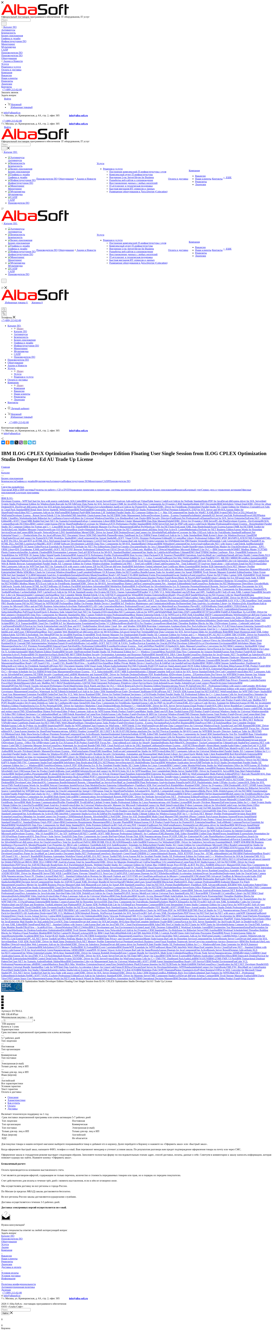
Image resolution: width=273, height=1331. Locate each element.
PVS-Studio (10, 762)
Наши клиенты (9, 1258)
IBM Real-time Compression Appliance (161, 626)
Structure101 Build (131, 762)
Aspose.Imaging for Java (190, 916)
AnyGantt (62, 879)
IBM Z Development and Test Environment (110, 927)
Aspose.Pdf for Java (139, 856)
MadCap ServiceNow (106, 782)
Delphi (169, 521)
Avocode (245, 876)
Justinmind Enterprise (120, 734)
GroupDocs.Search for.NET (141, 899)
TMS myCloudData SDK (35, 697)
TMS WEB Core (58, 873)
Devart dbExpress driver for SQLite (37, 506)
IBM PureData (81, 509)
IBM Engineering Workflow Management (110, 935)
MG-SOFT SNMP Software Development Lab (65, 543)
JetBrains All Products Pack (62, 586)
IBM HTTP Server (206, 612)
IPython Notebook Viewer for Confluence (116, 569)
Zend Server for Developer (154, 967)
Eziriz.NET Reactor (193, 893)
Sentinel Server (241, 768)
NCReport (74, 933)
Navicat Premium (123, 941)
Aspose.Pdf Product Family (85, 597)
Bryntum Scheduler (204, 546)
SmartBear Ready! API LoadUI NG (143, 717)
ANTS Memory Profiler (66, 947)
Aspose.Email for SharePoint (67, 541)
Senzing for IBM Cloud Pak (238, 916)
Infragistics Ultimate (146, 671)
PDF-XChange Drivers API (138, 850)
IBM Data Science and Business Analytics (116, 660)
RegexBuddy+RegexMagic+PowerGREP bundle (62, 737)
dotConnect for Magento (44, 879)
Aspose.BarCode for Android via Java (195, 847)
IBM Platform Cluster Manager (126, 521)
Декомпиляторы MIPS (100, 617)
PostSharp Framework (18, 836)
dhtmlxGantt (170, 867)
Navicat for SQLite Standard (165, 617)
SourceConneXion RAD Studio (191, 862)
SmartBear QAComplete (163, 862)
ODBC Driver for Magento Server (133, 975)
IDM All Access (85, 839)
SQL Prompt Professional (187, 779)
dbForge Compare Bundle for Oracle (136, 953)
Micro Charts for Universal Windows (47, 572)
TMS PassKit (14, 785)
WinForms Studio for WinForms (212, 765)
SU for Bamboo (173, 759)
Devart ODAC (110, 549)
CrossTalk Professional (233, 515)
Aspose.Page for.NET (104, 515)
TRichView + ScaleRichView (88, 663)
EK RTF (184, 853)
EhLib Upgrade (17, 643)
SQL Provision (108, 779)
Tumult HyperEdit (67, 643)
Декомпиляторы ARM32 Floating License (72, 731)
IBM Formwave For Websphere (158, 842)
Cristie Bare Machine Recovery (158, 779)
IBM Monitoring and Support (87, 674)
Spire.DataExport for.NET (36, 722)
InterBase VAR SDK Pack (21, 941)
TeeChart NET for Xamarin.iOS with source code (60, 566)
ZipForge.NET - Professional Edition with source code (218, 685)
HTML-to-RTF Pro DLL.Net (194, 864)
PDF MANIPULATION (234, 538)
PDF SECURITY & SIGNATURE (112, 731)
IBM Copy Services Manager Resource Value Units (51, 839)
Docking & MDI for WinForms (185, 774)
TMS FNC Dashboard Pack (170, 958)
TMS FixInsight (255, 538)
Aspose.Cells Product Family (122, 714)
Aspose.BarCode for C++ (55, 600)
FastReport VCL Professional (51, 830)
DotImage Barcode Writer (247, 620)
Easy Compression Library (97, 521)
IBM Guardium (52, 668)
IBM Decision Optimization (187, 978)
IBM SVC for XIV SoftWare (63, 833)
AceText (103, 597)
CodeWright (159, 612)
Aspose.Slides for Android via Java (207, 697)
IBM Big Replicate (249, 941)
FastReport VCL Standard (24, 677)
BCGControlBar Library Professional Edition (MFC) (196, 538)
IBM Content (42, 964)
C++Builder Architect (213, 828)
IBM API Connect (23, 859)
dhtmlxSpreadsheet (73, 575)
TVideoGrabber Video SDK (196, 597)
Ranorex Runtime (37, 620)
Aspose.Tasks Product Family (109, 722)
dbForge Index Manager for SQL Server (196, 637)
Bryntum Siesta (77, 702)
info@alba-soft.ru (78, 115)
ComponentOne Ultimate (219, 742)
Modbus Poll (20, 612)
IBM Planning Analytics (81, 637)
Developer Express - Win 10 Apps (32, 833)
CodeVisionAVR (118, 967)
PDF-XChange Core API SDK (165, 808)
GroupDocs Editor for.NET (22, 799)
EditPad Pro (138, 526)
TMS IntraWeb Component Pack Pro (229, 887)
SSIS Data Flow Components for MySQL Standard (114, 543)
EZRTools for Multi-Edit (179, 964)
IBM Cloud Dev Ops (42, 623)
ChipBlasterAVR (147, 691)
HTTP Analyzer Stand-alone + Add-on (213, 563)
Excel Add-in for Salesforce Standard (97, 975)
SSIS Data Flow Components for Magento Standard (51, 614)
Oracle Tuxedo (220, 725)
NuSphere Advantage (135, 791)
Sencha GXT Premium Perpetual (30, 646)
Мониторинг (95, 481)
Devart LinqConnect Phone (202, 683)
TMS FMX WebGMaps (61, 722)
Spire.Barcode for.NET (61, 504)
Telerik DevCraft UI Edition (229, 739)
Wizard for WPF (43, 603)
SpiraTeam (172, 859)
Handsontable (191, 967)
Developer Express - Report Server (29, 515)
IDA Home (135, 728)
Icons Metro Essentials (184, 566)
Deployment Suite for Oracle (237, 873)
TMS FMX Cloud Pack (107, 745)
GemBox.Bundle (139, 572)
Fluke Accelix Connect (233, 782)
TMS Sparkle (160, 734)
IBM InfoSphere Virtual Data (231, 504)
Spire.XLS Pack (66, 864)
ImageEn (79, 521)
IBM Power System (228, 933)
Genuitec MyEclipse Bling (221, 666)
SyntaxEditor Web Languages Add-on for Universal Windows (129, 620)
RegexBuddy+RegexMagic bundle (209, 745)
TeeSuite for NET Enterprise (205, 617)
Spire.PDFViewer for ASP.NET (26, 864)
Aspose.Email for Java (187, 867)
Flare (51, 859)
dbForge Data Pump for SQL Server (91, 504)
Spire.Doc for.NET (151, 731)
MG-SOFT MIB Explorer (123, 671)
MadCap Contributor (216, 555)
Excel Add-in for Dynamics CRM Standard (141, 930)
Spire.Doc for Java (41, 535)
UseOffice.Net (63, 938)
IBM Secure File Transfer (71, 526)
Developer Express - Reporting (243, 523)
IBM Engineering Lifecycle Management (86, 961)
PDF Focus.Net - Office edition (46, 629)
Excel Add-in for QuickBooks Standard (220, 532)
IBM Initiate (39, 589)
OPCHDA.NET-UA (227, 859)
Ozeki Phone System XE (63, 958)
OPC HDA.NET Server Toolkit (98, 680)
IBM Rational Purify (75, 512)
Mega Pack (165, 651)
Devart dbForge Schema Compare (197, 975)
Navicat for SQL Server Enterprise (227, 518)
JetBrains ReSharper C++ (124, 705)
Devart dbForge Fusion (255, 614)
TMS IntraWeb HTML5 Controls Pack (155, 933)
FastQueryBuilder (191, 663)
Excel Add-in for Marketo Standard (175, 569)
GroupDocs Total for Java (63, 842)
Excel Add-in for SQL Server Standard (188, 671)
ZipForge (224, 802)
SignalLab (232, 555)
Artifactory (202, 626)
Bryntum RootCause (60, 779)
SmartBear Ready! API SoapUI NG (115, 575)
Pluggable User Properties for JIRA (54, 845)
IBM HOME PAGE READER (107, 842)
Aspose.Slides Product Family (226, 978)
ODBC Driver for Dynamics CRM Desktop (215, 785)
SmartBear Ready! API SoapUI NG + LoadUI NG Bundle (43, 663)
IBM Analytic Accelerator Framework (134, 793)
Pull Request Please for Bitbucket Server (111, 649)
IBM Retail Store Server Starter (40, 509)
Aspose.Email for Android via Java (154, 660)
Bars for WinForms (112, 819)
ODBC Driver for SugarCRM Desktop (107, 532)
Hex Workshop (22, 518)
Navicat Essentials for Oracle (152, 643)
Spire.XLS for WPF (130, 771)
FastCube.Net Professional (58, 589)
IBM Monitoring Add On (193, 808)
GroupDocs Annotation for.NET (121, 978)
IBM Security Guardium (50, 674)
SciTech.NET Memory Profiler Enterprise (94, 941)
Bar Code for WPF (49, 967)
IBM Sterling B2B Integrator (209, 566)
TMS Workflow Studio (59, 538)
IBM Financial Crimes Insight (79, 788)
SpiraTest (174, 526)
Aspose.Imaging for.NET (154, 964)
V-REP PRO (62, 910)
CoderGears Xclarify (147, 569)
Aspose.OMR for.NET (236, 526)
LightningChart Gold (162, 566)
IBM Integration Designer (79, 918)
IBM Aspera (77, 555)
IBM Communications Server (88, 796)
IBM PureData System (79, 634)
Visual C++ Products (21, 535)
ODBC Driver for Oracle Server (186, 799)
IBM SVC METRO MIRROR (225, 558)
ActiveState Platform (76, 606)
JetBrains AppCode (65, 771)
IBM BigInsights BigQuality (211, 879)
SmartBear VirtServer (86, 739)
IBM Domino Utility (104, 788)
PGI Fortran (177, 702)
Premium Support (221, 890)
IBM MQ (234, 825)
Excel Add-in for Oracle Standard (105, 893)
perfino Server (252, 918)
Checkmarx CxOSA (140, 694)
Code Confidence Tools (84, 845)
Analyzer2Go (60, 870)
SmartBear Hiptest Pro (43, 711)
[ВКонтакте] (3, 442)
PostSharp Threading (83, 722)
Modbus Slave (136, 600)
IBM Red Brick (232, 754)
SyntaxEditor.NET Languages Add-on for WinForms (38, 512)
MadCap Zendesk (126, 782)
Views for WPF (235, 904)
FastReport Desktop (159, 879)
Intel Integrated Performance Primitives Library (115, 683)
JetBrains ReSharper (176, 603)
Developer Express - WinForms (66, 751)
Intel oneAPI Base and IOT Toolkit (71, 626)
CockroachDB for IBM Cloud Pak (96, 933)
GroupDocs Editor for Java (128, 788)
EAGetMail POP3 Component (92, 776)
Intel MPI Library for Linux (146, 955)
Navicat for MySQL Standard (107, 552)
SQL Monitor (29, 845)
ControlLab (216, 597)
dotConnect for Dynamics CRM (57, 816)
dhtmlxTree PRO (181, 541)
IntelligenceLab (28, 748)
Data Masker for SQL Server (84, 938)
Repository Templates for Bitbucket (134, 845)
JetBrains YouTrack (150, 762)
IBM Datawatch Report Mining (218, 799)
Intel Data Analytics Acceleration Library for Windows (214, 603)
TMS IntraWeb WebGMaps (185, 947)
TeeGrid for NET (123, 955)
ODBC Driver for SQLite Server (129, 890)
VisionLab (80, 856)
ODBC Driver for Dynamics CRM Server (194, 521)
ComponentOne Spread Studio (98, 538)
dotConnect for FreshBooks (243, 793)
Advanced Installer (222, 776)
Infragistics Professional (211, 677)
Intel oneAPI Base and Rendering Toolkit (31, 904)
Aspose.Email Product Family (197, 705)
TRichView (184, 697)
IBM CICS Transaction (20, 623)
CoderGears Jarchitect (236, 805)
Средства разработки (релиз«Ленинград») (217, 941)
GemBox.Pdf (163, 972)
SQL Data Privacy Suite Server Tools (48, 836)
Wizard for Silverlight (154, 586)
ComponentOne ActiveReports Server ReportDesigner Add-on (215, 950)
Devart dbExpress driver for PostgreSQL (128, 944)
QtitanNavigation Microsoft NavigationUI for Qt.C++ (188, 739)
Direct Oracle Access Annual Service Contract (33, 916)
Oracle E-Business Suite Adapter (56, 612)
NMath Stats (171, 612)
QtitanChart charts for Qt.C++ (39, 793)
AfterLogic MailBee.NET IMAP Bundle (50, 683)
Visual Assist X (97, 666)
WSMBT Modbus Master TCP (246, 549)
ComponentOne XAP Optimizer (145, 739)
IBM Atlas (154, 924)
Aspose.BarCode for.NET (133, 541)
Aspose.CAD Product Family (70, 847)
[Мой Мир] (12, 442)
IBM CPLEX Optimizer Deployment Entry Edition (126, 918)
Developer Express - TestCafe (132, 646)
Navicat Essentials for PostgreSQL (58, 546)
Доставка (13, 1108)
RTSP (85, 506)
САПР (105, 481)
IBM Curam (85, 950)
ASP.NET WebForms (220, 691)
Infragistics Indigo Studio (60, 970)
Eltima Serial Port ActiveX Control (168, 529)
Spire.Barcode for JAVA (184, 660)
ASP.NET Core (85, 833)
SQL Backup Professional (153, 629)
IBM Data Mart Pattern (240, 771)
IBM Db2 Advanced (172, 597)
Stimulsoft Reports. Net (211, 586)
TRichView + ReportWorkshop (85, 887)
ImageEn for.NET (189, 901)
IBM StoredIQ (157, 654)
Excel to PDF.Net (182, 614)
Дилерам (6, 1290)
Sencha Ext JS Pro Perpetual (41, 705)
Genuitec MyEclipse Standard (58, 953)
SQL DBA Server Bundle (225, 705)
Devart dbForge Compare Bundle (104, 748)
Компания (19, 388)
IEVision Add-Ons (184, 933)
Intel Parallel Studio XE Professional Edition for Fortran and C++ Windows (186, 856)
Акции (5, 1247)
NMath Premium (14, 697)
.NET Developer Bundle (251, 964)
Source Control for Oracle (147, 697)
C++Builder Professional (165, 793)
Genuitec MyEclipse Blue (122, 921)
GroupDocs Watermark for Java (66, 745)
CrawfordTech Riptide (167, 785)
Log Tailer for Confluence (57, 702)
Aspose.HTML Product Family (250, 666)
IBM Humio (123, 947)
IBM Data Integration (33, 668)
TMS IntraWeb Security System (231, 717)
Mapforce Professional (126, 606)
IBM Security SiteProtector (73, 651)
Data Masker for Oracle (226, 546)
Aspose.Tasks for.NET (151, 589)
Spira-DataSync (113, 546)
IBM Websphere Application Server (178, 762)
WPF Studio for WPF (69, 725)
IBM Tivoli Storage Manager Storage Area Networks (93, 930)
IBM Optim (48, 694)
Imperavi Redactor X (225, 580)
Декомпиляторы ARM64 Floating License (59, 819)
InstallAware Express (214, 526)
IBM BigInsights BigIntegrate (32, 617)
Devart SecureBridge (212, 873)
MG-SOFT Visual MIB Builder (24, 521)
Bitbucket (116, 623)
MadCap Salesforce (252, 654)
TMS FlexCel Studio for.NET (175, 924)
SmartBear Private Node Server (198, 953)
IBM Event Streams (169, 904)
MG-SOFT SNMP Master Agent (194, 768)
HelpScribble (18, 896)
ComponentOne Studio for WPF (141, 751)
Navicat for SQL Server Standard (197, 921)
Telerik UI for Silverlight (59, 515)
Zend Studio (154, 916)
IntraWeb (27, 958)
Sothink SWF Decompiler (204, 504)
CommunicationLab (141, 529)
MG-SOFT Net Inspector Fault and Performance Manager (116, 737)
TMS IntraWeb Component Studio (70, 813)
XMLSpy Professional (92, 819)
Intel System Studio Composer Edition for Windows (74, 697)
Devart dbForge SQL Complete (206, 560)
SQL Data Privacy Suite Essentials (79, 629)
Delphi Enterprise (249, 754)
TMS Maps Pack (40, 859)
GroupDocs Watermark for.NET (43, 691)
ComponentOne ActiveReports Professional (118, 577)
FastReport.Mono (163, 947)
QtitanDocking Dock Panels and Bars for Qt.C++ (93, 685)
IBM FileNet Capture (58, 933)
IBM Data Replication (121, 896)
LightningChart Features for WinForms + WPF (103, 725)
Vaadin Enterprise (62, 555)
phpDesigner (99, 839)
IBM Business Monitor (222, 768)
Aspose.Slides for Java (201, 631)
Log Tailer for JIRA (246, 731)
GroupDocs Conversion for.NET (211, 646)
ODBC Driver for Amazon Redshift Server (43, 788)
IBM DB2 (125, 728)
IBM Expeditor (109, 646)
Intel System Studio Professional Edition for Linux (123, 802)
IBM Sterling (15, 774)
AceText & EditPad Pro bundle (103, 813)
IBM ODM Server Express (173, 955)
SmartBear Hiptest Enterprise (139, 614)
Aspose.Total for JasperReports (83, 862)
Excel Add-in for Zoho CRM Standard (95, 691)
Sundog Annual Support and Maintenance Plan (205, 918)
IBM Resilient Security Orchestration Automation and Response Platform (113, 654)
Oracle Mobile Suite (32, 600)
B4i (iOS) (132, 970)
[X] (16, 442)
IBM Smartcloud (50, 725)
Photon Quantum (182, 970)
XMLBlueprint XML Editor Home (176, 833)
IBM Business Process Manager (58, 884)
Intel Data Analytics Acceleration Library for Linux (84, 967)
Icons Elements (125, 509)
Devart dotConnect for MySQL (104, 771)
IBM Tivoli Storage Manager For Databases (112, 634)
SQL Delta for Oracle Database (101, 910)
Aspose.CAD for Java (117, 708)
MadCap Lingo (46, 853)
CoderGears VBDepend (24, 631)
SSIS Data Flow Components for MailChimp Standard (53, 825)
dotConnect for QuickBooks (212, 967)
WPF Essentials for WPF (141, 947)
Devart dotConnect (19, 532)
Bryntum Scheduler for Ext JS (24, 671)
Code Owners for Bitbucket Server (198, 759)
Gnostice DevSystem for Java (61, 620)
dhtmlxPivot (176, 810)
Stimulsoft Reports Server (26, 657)
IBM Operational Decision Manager (155, 978)
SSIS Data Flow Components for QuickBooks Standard (130, 901)
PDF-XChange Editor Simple (38, 555)
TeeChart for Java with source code (45, 501)
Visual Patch (67, 646)
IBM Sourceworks (222, 549)
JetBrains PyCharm (104, 600)
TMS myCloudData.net (144, 876)
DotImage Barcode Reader (60, 617)
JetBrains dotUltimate (135, 580)
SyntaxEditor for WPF (167, 756)
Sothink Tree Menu (40, 634)
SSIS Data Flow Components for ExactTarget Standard (82, 799)
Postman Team (148, 756)
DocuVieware (134, 967)
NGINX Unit (126, 873)
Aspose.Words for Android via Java (132, 808)
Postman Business (48, 776)
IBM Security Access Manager (147, 896)
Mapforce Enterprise (225, 836)
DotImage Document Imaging (166, 828)
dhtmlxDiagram (239, 609)
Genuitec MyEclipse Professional (103, 899)
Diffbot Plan (153, 646)
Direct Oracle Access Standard (21, 700)
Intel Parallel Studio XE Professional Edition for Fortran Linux (114, 859)
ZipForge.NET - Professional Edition (179, 796)
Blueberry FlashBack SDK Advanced (199, 884)
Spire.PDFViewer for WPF (201, 830)
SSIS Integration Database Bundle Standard (164, 748)
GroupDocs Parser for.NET (208, 575)
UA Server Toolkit (27, 660)
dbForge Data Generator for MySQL (230, 944)
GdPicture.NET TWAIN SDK (171, 691)
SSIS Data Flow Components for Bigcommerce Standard (233, 589)
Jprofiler (12, 881)
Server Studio (16, 756)
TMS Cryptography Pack (141, 708)
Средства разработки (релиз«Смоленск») (118, 629)
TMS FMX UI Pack (226, 958)
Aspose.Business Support (223, 816)
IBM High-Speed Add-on (61, 796)
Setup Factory (248, 978)
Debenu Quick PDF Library (46, 822)
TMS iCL (77, 927)
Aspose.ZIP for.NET (95, 566)
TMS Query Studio (257, 691)
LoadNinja (43, 549)
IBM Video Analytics (35, 896)
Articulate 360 (13, 680)
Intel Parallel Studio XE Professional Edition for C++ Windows (180, 944)
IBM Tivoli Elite (28, 907)
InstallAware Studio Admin (174, 683)
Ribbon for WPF (15, 555)
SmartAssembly (136, 657)
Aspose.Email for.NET (198, 691)
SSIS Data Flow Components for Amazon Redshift (196, 651)
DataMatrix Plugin (247, 541)
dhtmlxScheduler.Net (19, 975)
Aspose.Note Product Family (236, 651)
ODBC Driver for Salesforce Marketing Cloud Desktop (83, 705)
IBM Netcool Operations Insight (60, 785)
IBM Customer (192, 657)
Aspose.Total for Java (131, 907)
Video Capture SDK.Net (157, 830)
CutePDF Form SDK (87, 728)
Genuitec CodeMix (221, 935)
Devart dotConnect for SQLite (94, 921)
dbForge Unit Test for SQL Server (121, 768)
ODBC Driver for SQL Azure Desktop (120, 589)
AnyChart (228, 586)
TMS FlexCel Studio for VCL (207, 910)
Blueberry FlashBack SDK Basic (202, 748)
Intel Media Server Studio (179, 771)
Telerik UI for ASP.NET (103, 595)
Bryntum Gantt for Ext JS (53, 742)
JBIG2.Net (108, 816)
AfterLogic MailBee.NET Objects (149, 549)
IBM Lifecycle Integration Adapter (239, 560)
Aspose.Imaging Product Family (156, 577)
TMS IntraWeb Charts (82, 515)
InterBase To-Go (241, 612)
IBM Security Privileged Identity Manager (29, 751)
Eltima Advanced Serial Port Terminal (131, 631)
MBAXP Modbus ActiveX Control (213, 609)
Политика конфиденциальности (18, 1284)
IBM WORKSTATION (243, 796)
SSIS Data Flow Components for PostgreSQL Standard (65, 558)
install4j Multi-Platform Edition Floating (40, 651)
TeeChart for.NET (111, 541)
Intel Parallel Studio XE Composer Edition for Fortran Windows (70, 563)
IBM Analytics (87, 660)
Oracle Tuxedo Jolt (14, 586)
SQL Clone (13, 731)
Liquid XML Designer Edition (158, 927)
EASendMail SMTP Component (207, 614)
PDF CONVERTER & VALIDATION (180, 688)
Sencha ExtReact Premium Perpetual (50, 734)
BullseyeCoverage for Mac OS (185, 532)
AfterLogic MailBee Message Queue (25, 529)
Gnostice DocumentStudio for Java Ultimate (143, 546)
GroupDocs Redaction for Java (205, 654)
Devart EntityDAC (15, 850)
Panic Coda (72, 879)
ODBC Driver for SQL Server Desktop (98, 972)
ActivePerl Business (180, 722)
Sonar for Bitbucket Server (190, 930)
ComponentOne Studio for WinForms (195, 720)
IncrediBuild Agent (17, 688)
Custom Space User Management (28, 978)
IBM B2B (187, 910)
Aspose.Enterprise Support (249, 626)
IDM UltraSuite (164, 887)
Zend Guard (107, 657)
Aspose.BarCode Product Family (224, 700)
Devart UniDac (143, 862)
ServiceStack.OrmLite (150, 683)
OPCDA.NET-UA (23, 779)
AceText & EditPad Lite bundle (166, 663)
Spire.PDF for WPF (172, 910)
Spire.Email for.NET (243, 563)
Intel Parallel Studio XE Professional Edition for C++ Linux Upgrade (127, 558)
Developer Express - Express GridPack (200, 680)
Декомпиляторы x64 (48, 810)
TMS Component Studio (162, 975)
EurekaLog (41, 799)
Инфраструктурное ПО (75, 481)
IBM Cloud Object (147, 839)
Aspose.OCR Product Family (155, 822)
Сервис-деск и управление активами (221, 489)
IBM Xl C (243, 697)
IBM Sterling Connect (57, 901)
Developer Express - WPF (14, 501)
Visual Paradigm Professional (68, 859)
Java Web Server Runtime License (56, 768)
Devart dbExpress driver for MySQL (94, 631)
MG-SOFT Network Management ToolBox (103, 717)
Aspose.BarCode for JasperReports (141, 950)
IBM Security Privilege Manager (203, 802)
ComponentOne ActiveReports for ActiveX (31, 813)
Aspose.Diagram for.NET (145, 873)
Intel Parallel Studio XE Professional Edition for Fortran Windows (73, 708)
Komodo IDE (225, 884)
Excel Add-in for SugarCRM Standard (114, 884)
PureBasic (32, 810)
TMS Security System (65, 700)
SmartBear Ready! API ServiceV (189, 961)
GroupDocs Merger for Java (28, 884)
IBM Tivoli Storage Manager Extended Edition (220, 572)
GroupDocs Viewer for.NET (247, 759)
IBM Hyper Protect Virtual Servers (212, 819)
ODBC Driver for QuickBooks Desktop (59, 609)
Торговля (6, 489)
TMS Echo (25, 634)
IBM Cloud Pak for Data (172, 640)
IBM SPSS (33, 768)
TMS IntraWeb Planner (103, 535)
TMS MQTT (70, 654)
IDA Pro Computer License (214, 788)
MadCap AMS (60, 714)
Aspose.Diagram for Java (171, 950)
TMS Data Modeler (236, 879)
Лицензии (6, 1264)
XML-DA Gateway (192, 702)
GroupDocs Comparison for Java (31, 796)
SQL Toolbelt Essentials (210, 867)
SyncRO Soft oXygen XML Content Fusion (235, 592)
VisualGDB (135, 853)
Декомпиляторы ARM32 (66, 950)
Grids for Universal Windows (62, 728)
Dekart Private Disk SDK (131, 836)
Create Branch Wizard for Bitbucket (87, 978)
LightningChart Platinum (64, 904)
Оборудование (9, 1241)
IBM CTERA (233, 606)
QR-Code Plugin (206, 836)
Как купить (14, 1103)
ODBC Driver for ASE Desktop (130, 816)
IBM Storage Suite (225, 663)
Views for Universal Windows (198, 725)
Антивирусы (56, 481)
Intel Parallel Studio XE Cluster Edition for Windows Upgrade (227, 506)
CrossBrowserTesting (131, 748)
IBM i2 (212, 958)
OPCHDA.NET (229, 779)
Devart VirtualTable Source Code (150, 501)
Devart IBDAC (25, 862)
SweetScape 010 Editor (55, 529)
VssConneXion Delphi (96, 714)
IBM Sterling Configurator (230, 728)
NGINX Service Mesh (133, 893)
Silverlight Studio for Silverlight (98, 808)
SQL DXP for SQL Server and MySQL (206, 509)
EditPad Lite (91, 802)
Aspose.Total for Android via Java (117, 697)
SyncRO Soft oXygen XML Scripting (217, 901)
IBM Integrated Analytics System (47, 575)
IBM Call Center (77, 910)
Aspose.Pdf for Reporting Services (85, 901)
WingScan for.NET (207, 595)
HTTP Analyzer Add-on (121, 501)
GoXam (191, 575)
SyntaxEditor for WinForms (120, 958)
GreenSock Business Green (146, 941)
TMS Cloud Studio (212, 600)
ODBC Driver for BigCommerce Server (193, 649)
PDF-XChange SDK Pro (89, 904)
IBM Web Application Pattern (247, 884)
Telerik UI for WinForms (139, 725)
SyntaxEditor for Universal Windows (85, 805)
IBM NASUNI (201, 958)
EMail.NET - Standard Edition (67, 876)
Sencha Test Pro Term (232, 734)
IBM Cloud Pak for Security (73, 810)
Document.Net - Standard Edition (167, 583)
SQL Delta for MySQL (158, 580)
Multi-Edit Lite (128, 933)
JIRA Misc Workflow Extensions (80, 964)
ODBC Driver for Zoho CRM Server (96, 879)
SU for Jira (219, 921)
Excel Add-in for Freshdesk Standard (29, 666)
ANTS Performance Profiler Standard (127, 523)
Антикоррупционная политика (18, 1287)
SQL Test (150, 791)
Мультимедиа (42, 481)
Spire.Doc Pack (189, 626)
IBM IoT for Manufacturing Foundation (73, 623)
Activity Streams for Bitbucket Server (246, 788)
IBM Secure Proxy (170, 864)
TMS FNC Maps (186, 819)
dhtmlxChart (111, 506)
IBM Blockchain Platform (170, 881)
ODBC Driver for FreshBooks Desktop (176, 506)
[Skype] (30, 442)
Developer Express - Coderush (233, 623)
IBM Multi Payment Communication (38, 802)
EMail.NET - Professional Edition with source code (226, 688)
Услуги (17, 374)
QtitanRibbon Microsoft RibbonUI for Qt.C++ (189, 549)
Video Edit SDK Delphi (77, 893)
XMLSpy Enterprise (188, 836)
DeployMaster (90, 575)
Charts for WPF (198, 924)
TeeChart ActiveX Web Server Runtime (197, 870)
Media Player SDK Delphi (212, 791)
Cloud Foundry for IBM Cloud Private (54, 850)
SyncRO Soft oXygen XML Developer (158, 913)
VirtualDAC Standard (21, 822)
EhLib (64, 930)
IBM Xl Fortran (86, 947)
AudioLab (189, 958)
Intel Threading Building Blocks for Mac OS (195, 623)
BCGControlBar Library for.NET (235, 893)
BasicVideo (30, 830)
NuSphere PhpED (132, 964)
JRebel (123, 899)
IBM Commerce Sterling (240, 646)
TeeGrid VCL (255, 745)
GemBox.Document (23, 828)
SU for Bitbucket (224, 759)
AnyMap (37, 543)
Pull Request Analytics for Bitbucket (119, 609)
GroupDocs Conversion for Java (23, 609)
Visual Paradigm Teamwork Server (177, 941)
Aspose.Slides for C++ (240, 802)
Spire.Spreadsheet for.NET (68, 506)
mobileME (224, 793)
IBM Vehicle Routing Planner (50, 899)
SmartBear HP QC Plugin (129, 867)
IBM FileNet (197, 964)
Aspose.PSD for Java (192, 828)
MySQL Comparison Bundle (130, 830)
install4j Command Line (37, 595)
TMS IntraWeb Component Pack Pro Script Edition (150, 637)
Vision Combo (153, 890)
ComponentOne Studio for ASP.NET (55, 881)
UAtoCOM (17, 771)
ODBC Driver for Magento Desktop (117, 862)
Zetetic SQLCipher (72, 501)
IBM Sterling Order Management (221, 850)
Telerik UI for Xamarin (240, 899)
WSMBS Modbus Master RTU (25, 583)
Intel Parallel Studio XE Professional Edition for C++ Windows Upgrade (123, 651)
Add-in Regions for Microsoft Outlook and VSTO (108, 876)
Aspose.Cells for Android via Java (138, 720)
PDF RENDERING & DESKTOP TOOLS (90, 759)
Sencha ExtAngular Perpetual (176, 560)
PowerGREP (251, 515)
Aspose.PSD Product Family (195, 711)
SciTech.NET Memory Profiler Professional (212, 813)
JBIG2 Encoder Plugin (117, 822)
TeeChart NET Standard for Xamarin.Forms (124, 668)
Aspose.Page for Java (213, 916)
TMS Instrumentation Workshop (41, 643)
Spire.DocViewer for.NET (53, 918)
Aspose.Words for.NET (57, 978)
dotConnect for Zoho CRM (233, 617)
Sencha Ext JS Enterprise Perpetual (182, 586)
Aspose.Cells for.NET (146, 887)
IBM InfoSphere (46, 947)
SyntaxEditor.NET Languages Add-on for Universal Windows (188, 751)
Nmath (181, 714)
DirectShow (226, 955)
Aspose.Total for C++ (210, 629)
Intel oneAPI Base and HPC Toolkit (195, 592)
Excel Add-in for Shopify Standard (142, 742)
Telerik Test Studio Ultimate (34, 970)
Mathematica (191, 529)
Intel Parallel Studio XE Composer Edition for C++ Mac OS (141, 512)
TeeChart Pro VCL (217, 626)
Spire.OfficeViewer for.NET (39, 870)
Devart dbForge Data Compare (167, 725)
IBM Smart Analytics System (52, 805)
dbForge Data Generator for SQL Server (170, 631)
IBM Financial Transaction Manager (241, 569)
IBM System (220, 512)
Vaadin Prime (17, 793)
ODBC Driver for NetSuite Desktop (120, 674)
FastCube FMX (99, 720)
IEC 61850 (202, 606)
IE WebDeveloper (65, 509)
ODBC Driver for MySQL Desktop (240, 597)
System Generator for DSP (159, 541)
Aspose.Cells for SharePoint (231, 595)
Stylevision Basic (243, 813)
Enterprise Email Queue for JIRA (231, 720)
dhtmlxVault (190, 583)
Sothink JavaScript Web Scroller (122, 839)
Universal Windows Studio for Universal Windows (235, 711)
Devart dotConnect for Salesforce (132, 879)
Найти (5, 1313)
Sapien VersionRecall (201, 541)
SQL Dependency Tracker (193, 742)
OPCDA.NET (82, 935)
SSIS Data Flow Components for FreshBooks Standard (112, 702)
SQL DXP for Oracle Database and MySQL (58, 640)
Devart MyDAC (41, 779)
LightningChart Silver (76, 899)
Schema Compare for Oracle (240, 924)
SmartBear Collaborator (16, 620)
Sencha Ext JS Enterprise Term (154, 776)
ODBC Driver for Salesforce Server (191, 842)
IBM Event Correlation (105, 947)
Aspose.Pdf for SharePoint (63, 523)
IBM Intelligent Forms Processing (150, 575)
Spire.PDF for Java (211, 501)
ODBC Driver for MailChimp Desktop (53, 941)
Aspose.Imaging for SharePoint (35, 731)
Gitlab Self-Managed (84, 884)
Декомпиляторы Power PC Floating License (29, 876)
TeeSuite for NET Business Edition (216, 529)
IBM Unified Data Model (206, 833)
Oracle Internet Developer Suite (108, 637)
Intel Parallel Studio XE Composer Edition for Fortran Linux (185, 899)
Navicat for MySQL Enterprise (206, 668)
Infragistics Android (92, 668)
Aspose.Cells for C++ (145, 958)
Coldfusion (155, 745)
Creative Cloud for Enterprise (167, 918)
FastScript (206, 978)
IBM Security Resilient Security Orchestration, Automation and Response (116, 754)
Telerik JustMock (247, 543)
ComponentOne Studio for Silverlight (189, 700)
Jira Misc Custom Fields (89, 614)
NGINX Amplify (165, 839)
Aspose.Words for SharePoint (166, 680)
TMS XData (25, 711)
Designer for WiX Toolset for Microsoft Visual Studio (138, 759)
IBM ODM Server (155, 523)
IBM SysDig (136, 586)
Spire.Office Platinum (200, 887)
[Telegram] (34, 442)
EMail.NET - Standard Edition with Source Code (63, 924)
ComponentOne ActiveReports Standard (89, 734)
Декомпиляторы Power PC (24, 637)
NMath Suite (169, 896)
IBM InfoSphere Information (90, 586)
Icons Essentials (217, 842)
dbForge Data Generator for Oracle (48, 791)
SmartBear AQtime (103, 890)
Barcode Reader (50, 864)
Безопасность (8, 481)
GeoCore (232, 725)
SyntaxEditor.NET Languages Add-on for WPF (129, 612)
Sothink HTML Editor (142, 734)
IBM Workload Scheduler (230, 930)
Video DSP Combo (187, 612)
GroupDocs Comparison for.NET (118, 887)
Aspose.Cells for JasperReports (234, 756)
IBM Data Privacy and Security (114, 938)
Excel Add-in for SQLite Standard (68, 592)
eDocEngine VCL (102, 623)
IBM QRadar (84, 649)
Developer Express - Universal (53, 637)
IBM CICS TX (46, 657)
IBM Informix (82, 771)
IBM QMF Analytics (57, 862)
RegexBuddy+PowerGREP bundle (180, 595)
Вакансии (6, 1255)
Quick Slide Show (23, 734)
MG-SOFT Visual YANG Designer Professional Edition (141, 538)
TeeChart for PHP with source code (182, 523)
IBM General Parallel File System (154, 609)
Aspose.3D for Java (23, 955)
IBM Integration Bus (67, 776)
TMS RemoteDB (245, 725)
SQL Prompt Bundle (170, 884)
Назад (20, 328)
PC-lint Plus (221, 521)
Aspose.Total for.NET (181, 580)
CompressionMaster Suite (143, 938)
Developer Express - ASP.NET (176, 745)
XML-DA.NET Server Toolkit (101, 856)
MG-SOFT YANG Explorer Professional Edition (54, 975)
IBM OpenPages (30, 924)
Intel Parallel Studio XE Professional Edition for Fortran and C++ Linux (100, 688)
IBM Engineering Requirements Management (83, 822)
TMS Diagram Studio (195, 714)
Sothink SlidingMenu (55, 961)
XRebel (162, 873)
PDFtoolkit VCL (145, 592)
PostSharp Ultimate (179, 552)
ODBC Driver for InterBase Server (139, 819)
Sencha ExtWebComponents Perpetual (58, 867)
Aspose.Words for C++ (123, 847)
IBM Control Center (40, 523)
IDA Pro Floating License (147, 623)
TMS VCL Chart (139, 916)
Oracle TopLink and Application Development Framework (171, 788)
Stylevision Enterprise (227, 683)
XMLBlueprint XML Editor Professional (164, 657)
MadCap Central (251, 967)
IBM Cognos (174, 921)
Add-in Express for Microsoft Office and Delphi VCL (100, 970)
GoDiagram (204, 518)
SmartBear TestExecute (113, 751)
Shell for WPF (23, 791)
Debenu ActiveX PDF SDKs (69, 765)
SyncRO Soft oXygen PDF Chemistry (128, 825)
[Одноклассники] (7, 442)
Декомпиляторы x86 (24, 964)
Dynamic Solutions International (66, 680)
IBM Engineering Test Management (226, 927)
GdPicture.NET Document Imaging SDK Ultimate (61, 748)
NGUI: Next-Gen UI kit (107, 873)
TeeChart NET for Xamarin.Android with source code (135, 597)
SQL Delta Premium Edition (95, 825)
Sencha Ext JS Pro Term (96, 765)
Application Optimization (48, 930)
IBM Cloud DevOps (59, 887)
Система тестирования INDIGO (40, 756)
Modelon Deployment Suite (221, 620)
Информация (8, 1278)
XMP (198, 762)
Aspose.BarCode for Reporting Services (176, 938)
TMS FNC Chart (169, 916)
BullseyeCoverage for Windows (93, 523)
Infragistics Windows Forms (23, 819)
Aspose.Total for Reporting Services (112, 828)
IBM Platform (245, 853)
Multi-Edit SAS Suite (106, 845)
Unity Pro (96, 589)
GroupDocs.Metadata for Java (26, 816)
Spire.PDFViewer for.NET (191, 913)
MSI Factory (231, 697)
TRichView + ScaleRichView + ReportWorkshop (48, 927)
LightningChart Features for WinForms (63, 808)
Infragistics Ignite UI (211, 782)
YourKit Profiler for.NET (69, 907)
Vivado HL (230, 921)
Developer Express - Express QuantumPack (172, 515)
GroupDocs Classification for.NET (221, 964)
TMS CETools (213, 722)
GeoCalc (212, 859)
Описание (13, 1097)
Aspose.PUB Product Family (80, 742)
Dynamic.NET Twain (232, 654)
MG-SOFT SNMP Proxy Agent (181, 907)
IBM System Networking (66, 657)
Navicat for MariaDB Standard (123, 776)
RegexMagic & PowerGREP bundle (190, 577)
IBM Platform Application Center (203, 955)
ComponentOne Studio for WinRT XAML (192, 512)
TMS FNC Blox (234, 967)
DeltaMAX (19, 626)
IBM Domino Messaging (183, 609)
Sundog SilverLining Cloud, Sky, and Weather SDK (115, 626)
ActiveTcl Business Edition (147, 685)
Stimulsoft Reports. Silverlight (88, 816)
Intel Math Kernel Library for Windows (217, 535)
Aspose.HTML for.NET (36, 586)
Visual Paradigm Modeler (34, 933)
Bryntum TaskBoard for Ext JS (130, 535)
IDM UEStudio (166, 646)
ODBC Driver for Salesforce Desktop (89, 944)
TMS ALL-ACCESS (43, 569)
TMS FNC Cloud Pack (125, 924)
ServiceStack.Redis (54, 654)
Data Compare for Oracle (22, 847)
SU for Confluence (149, 833)
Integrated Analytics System (30, 649)
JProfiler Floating (65, 802)
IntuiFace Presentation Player (182, 606)
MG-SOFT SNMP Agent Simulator (155, 961)
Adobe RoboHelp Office (20, 589)
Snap (58, 717)
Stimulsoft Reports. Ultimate (81, 782)
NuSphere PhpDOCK (169, 901)
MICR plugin (51, 774)
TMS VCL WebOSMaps (112, 580)
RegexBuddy (127, 623)
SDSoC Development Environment (91, 850)
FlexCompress (143, 583)
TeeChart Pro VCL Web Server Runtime (74, 694)
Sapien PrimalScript (178, 782)
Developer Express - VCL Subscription (90, 671)
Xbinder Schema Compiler (81, 600)
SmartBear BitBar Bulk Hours (193, 859)
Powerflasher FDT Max (154, 907)
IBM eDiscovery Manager (222, 864)
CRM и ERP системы (22, 489)
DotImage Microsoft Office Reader (219, 845)
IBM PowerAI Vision (164, 708)
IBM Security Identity (156, 859)
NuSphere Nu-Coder (167, 819)
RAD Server (215, 515)
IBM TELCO (40, 862)
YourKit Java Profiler (166, 720)
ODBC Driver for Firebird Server (153, 799)
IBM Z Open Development (23, 737)
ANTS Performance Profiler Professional (103, 555)
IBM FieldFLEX (224, 612)
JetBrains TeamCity (71, 717)
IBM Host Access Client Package (141, 555)
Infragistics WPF (175, 967)
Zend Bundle (88, 745)
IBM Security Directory (158, 518)
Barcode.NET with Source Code (222, 543)
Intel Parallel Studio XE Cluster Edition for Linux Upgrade (137, 765)
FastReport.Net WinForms (160, 825)
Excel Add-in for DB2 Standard (134, 745)
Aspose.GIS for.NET (236, 791)
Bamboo (80, 700)
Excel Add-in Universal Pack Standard (164, 893)
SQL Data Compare (141, 649)
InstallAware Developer (120, 560)
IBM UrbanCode (155, 563)
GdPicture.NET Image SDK (21, 640)
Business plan (151, 737)
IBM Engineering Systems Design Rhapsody (168, 668)
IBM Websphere (166, 543)
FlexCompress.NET (28, 674)
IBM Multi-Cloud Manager (159, 816)
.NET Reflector (237, 890)
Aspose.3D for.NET (20, 910)
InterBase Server (180, 887)
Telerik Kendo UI (132, 756)
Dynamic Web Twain (255, 907)
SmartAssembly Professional (80, 830)
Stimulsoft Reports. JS (169, 853)
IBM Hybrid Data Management (54, 671)
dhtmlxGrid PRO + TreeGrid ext (131, 563)
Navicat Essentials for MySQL (176, 731)
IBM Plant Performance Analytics (151, 782)
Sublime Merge (80, 532)
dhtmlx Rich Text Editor (182, 972)
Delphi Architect (67, 739)
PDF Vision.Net (236, 918)
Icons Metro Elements (90, 609)
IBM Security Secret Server (95, 501)
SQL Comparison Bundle (54, 782)
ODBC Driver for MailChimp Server (45, 688)
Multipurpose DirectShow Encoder (245, 583)
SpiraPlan (249, 927)
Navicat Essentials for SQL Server (121, 913)
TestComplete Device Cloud (213, 947)
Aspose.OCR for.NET (32, 808)
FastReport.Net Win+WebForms (178, 558)
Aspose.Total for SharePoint (110, 791)
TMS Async (123, 856)
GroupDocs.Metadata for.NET (25, 918)
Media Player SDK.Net (68, 580)
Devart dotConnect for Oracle (208, 569)
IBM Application (131, 910)
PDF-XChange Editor (30, 546)
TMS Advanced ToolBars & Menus (223, 876)
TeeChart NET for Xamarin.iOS (89, 612)
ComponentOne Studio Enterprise (32, 887)
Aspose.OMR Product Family (35, 680)
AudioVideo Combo (237, 745)
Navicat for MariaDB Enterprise (140, 870)
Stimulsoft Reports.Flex (97, 529)
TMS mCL (140, 810)
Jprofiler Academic (24, 935)
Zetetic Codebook (162, 700)
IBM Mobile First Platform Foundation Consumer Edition (67, 577)
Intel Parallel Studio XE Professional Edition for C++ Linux (190, 694)
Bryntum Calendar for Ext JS (222, 577)
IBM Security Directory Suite (222, 731)
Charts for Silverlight (216, 924)
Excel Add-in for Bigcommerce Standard (74, 569)
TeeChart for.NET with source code (222, 913)
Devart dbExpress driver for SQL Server (241, 501)
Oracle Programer (209, 896)
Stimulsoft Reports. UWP (65, 955)
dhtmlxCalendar (201, 515)
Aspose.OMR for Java (120, 504)
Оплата (11, 1105)
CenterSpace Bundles (105, 830)
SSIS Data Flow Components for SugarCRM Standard (194, 734)
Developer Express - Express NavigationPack (147, 722)
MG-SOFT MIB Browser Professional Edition (116, 833)
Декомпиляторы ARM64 (227, 953)
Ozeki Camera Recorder (201, 776)
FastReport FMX (45, 700)
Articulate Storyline (55, 893)
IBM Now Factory (43, 935)
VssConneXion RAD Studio (183, 879)
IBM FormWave (46, 765)
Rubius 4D (166, 674)
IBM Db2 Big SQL (143, 700)
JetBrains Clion (120, 657)
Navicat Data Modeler (87, 785)
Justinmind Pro (124, 666)
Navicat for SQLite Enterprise (239, 856)
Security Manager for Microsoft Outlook (124, 805)
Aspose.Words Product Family (118, 711)
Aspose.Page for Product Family (39, 771)
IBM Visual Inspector (153, 867)
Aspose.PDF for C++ (180, 813)
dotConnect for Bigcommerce (184, 791)
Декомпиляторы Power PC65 (159, 836)
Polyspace (30, 850)
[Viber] (21, 442)
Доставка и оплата (11, 1267)
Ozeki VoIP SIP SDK (109, 728)
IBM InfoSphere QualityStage (180, 546)
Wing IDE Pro (81, 617)
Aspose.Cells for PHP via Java (155, 702)
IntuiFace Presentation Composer (142, 904)
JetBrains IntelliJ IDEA (203, 580)
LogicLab (67, 674)
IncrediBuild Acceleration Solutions (184, 873)
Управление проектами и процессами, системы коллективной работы (106, 489)
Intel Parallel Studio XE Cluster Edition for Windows (33, 754)
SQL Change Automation (124, 592)
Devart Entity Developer (127, 691)
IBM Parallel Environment (219, 961)
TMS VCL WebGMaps (165, 592)
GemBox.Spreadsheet (251, 558)
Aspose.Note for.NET (120, 529)
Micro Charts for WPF (151, 910)
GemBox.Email (195, 600)
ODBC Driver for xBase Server (71, 677)
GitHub (117, 933)
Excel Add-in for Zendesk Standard (193, 708)
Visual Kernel (33, 612)
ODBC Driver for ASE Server (91, 958)
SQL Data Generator (68, 921)
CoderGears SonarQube (145, 881)
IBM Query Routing (45, 847)
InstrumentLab (114, 720)
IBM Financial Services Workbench (76, 890)
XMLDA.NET (100, 762)
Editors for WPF (239, 691)
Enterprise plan (116, 850)
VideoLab (75, 560)
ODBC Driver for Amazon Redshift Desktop (95, 953)
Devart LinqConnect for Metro (152, 606)
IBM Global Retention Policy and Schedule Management (95, 870)
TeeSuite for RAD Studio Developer (219, 762)
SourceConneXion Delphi (110, 964)
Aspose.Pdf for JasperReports (106, 640)
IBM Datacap (54, 646)
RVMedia (128, 881)
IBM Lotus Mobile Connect (174, 890)
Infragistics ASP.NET (81, 683)
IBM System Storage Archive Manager (197, 728)
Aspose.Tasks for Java (159, 572)
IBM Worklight (18, 825)
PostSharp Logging (208, 796)
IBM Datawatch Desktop (244, 955)
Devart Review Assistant (148, 688)
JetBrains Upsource (205, 660)
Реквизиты (7, 1261)
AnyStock (11, 913)
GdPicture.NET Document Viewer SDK (71, 535)
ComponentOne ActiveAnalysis (190, 543)
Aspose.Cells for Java (231, 694)
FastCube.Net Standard (158, 810)
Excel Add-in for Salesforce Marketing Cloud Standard (222, 737)
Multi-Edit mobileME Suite (98, 847)
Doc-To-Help (170, 930)
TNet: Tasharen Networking (66, 660)
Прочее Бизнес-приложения (159, 489)
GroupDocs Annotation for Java (29, 893)
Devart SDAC (125, 549)
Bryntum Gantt (15, 722)
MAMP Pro (57, 603)
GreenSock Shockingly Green (115, 853)
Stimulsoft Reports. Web (86, 864)
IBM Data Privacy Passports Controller (239, 680)
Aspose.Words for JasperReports (182, 629)
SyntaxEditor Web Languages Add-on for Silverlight (44, 944)
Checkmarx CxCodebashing (38, 714)
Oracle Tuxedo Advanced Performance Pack (46, 685)
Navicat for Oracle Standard (228, 649)
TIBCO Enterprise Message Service (32, 745)
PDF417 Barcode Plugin (244, 774)
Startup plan (136, 731)
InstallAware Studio (177, 575)
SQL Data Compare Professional (199, 881)
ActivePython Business (202, 970)
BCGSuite (239, 799)
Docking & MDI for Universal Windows (157, 714)
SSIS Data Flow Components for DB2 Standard (35, 739)
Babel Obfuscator (149, 543)
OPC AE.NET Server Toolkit (41, 938)
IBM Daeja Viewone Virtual (81, 873)
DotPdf (51, 799)
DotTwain (33, 805)
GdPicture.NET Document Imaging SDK (68, 666)
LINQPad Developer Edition (181, 643)
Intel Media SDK (20, 572)
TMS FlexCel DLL (236, 512)
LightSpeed (85, 640)
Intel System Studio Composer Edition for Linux (203, 904)
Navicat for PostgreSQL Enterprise (187, 822)
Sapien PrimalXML (91, 751)
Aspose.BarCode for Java (101, 924)
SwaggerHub (224, 796)
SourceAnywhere (96, 506)
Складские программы (27, 492)
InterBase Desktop (30, 867)
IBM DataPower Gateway (198, 640)
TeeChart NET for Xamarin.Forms (57, 521)
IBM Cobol (77, 538)
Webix (85, 927)
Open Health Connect (248, 555)
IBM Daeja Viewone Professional (114, 916)
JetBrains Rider (220, 631)
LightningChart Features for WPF (211, 972)
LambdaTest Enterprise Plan (24, 776)
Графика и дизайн (25, 481)
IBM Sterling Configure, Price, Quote (222, 552)
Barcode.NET (17, 523)
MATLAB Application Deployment (34, 913)
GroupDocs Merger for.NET (94, 560)
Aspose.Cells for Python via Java (25, 725)
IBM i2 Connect (149, 853)
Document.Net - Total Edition (179, 563)
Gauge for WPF (199, 731)
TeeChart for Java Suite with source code (58, 972)
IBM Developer (17, 782)
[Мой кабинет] (2, 285)
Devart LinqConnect (245, 714)
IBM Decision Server (26, 881)
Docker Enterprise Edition (112, 785)
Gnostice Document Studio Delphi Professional (221, 907)
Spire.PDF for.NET (90, 580)
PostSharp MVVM (179, 830)
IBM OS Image (37, 654)
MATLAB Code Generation (100, 606)
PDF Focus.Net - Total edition (110, 742)
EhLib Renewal (125, 685)
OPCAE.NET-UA (216, 634)
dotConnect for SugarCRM (183, 572)
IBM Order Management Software (132, 515)
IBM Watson (134, 822)
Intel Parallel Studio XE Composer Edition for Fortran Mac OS (129, 864)
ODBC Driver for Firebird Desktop (112, 694)
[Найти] (3, 24)
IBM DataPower (198, 722)
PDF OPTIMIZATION (225, 847)
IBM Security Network (40, 532)
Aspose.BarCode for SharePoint (100, 700)
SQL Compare (162, 791)
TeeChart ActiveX (169, 697)
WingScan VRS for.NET (156, 526)
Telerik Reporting (76, 714)
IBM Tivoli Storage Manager (146, 560)
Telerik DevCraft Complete (221, 671)
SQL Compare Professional (123, 799)
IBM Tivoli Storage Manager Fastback (233, 975)
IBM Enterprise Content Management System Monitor (172, 677)
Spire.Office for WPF (238, 765)
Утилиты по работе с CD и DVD (51, 489)
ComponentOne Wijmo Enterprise (27, 953)
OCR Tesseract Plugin (169, 555)
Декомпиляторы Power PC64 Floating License (111, 810)
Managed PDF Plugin (210, 779)
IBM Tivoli (79, 802)
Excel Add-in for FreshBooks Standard (60, 583)
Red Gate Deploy (138, 518)
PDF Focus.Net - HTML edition (204, 853)
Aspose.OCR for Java (24, 950)
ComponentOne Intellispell (129, 779)
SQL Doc (14, 506)
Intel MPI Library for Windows (73, 756)
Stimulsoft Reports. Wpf (92, 913)
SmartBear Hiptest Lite (124, 583)
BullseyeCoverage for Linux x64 (232, 637)
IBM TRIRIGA (208, 663)
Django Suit (50, 717)
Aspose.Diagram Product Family (238, 867)
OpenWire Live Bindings (116, 518)
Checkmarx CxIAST (92, 541)
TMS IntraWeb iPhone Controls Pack (192, 816)
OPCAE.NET (18, 830)
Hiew (27, 523)
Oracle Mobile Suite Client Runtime (206, 754)
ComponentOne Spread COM (81, 791)
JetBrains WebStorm (234, 614)
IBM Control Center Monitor (181, 765)
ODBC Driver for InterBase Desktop (159, 728)
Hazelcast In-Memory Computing (173, 876)
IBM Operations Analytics (193, 555)
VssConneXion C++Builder (21, 899)
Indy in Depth (243, 921)
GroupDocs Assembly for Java (232, 870)
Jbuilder (126, 552)
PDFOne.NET (16, 685)
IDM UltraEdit (142, 847)
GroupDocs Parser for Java (25, 853)
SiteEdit (141, 705)
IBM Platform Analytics (46, 828)
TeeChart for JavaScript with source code (49, 560)
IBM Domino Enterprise (150, 595)
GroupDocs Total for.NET (146, 884)
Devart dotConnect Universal (196, 810)
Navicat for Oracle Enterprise (39, 626)
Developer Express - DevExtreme (244, 521)
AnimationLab (225, 839)
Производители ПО (119, 481)
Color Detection (33, 782)
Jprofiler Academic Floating (34, 552)
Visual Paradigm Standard (35, 759)
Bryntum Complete (179, 776)
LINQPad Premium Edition (172, 509)
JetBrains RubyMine (170, 742)
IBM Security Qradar (226, 660)
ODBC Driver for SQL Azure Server (96, 955)
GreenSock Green (44, 950)
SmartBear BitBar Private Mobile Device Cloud (127, 663)
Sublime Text (108, 563)
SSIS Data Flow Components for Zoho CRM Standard (188, 717)
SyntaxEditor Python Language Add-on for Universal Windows (78, 896)
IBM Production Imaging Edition (70, 793)
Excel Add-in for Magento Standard (73, 720)
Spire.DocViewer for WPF (218, 674)
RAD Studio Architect (64, 935)
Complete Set (162, 671)
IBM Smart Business (238, 631)
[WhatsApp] (25, 442)
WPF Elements (247, 913)
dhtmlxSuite (185, 617)
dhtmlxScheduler (67, 691)
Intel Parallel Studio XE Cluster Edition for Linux (177, 845)
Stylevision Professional (113, 614)
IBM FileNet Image (209, 793)
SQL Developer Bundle (193, 589)
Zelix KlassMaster (250, 603)
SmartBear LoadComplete (79, 572)
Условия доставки (11, 1275)
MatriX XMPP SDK (235, 842)
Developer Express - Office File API (22, 742)
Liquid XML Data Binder (191, 526)
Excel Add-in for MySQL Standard (106, 756)
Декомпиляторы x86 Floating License (131, 617)
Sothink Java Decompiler (188, 896)
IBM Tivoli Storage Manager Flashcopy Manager (224, 657)
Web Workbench (198, 620)
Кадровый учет (193, 489)
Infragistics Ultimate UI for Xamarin (76, 828)
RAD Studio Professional (146, 509)
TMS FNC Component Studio (31, 762)
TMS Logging (25, 543)
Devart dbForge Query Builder (88, 768)
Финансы (180, 489)
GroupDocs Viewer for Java (145, 935)
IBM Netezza (222, 899)
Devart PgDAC (84, 842)
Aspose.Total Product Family (220, 714)
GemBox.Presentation (33, 774)
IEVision (231, 626)
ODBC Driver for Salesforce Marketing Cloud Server (178, 850)
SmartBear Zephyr (76, 529)
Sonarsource (143, 924)
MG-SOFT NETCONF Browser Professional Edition (76, 549)
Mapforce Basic (56, 964)
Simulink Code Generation (225, 541)
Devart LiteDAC (124, 700)
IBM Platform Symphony (163, 847)
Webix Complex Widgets (243, 935)
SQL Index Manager (184, 646)
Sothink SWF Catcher (40, 592)
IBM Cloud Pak (202, 558)
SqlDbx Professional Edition (87, 646)
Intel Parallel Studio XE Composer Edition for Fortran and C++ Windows (170, 634)
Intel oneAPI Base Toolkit (168, 711)
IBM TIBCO (232, 634)
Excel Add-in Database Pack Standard (101, 907)
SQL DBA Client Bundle (177, 654)
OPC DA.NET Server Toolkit (23, 972)
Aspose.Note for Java (90, 657)
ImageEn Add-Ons (132, 842)
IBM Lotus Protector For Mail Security (140, 640)
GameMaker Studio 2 (144, 711)
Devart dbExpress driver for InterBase (211, 825)
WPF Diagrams (166, 970)
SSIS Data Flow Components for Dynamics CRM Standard (161, 504)
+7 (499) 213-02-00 (12, 89)
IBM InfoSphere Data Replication (75, 762)
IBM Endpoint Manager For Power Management (108, 526)
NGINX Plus (194, 782)
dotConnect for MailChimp (157, 805)
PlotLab (166, 532)
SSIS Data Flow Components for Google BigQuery (92, 836)
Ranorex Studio (44, 660)
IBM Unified (229, 677)
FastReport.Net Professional (184, 518)
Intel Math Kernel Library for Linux (170, 754)
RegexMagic (166, 623)
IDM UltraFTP (196, 552)
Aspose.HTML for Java (251, 702)
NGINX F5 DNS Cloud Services (60, 649)
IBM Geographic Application (103, 509)
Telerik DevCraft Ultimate (71, 774)
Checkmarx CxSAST (140, 828)
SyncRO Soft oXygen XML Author (54, 597)
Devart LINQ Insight (62, 532)
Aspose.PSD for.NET (167, 870)
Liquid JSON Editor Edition (194, 666)
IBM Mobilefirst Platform (117, 586)
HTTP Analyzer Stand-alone (166, 666)
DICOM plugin (197, 876)
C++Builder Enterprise (87, 620)
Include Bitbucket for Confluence (46, 518)
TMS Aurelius (210, 930)
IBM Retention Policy (148, 970)
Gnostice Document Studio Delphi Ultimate (196, 839)
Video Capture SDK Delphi (236, 575)
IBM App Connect (172, 589)
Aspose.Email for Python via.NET (238, 629)
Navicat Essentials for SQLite (247, 839)
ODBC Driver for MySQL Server (96, 583)
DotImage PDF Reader (149, 674)
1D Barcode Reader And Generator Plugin (108, 677)
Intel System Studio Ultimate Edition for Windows (144, 813)
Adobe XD (14, 634)
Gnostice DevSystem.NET (98, 592)
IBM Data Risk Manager (154, 521)
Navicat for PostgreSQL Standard (39, 720)
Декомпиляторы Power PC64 (176, 685)
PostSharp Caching (19, 592)
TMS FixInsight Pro (141, 666)
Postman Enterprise (36, 901)
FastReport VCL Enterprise (24, 947)
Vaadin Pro (155, 694)
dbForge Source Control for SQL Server (158, 768)
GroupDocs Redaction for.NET (212, 583)
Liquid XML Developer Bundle (90, 881)
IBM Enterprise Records (158, 774)
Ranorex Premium (182, 825)
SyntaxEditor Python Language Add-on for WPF (78, 711)
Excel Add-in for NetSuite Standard (184, 501)
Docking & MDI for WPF (43, 910)
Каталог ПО (20, 331)
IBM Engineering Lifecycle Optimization (76, 916)
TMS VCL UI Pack (42, 955)
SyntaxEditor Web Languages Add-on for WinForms (185, 935)
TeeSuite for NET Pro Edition (90, 546)
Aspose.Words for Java (32, 785)
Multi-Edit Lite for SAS (114, 904)
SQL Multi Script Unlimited (169, 953)
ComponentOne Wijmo (126, 595)
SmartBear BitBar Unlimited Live (40, 580)
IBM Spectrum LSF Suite (98, 512)
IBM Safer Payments (46, 907)
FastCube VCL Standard (23, 597)
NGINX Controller (69, 754)
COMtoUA (15, 808)
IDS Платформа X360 (26, 549)
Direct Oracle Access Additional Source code (233, 708)
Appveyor (68, 518)
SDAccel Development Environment (213, 643)
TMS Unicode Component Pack (113, 739)
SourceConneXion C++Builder (239, 828)
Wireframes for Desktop (24, 930)
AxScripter (137, 927)
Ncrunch (96, 918)
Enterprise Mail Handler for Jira (25, 921)
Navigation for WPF (17, 810)
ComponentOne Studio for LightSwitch (150, 552)
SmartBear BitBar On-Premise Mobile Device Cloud (89, 603)
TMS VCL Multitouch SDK (66, 913)
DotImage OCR (100, 572)
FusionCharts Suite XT (248, 577)
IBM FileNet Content (188, 793)
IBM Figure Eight (155, 535)
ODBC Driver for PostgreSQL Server (210, 771)
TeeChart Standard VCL (18, 575)
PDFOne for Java (59, 634)
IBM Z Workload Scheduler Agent (190, 927)
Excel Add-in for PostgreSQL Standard (137, 506)
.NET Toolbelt (121, 600)
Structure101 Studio (16, 839)
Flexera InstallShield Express (233, 833)
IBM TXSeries (210, 893)
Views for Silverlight (221, 640)
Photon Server (115, 762)
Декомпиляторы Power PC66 (237, 910)
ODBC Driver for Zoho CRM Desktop (137, 972)
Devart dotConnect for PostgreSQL (30, 538)
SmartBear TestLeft (215, 822)
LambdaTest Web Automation (175, 620)
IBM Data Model (227, 748)
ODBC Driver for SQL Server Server (163, 705)
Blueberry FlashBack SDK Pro (140, 785)
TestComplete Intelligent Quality (151, 921)
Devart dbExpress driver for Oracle (32, 842)
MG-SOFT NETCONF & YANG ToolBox (116, 643)
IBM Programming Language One (65, 552)
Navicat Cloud (244, 535)
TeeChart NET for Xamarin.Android (26, 961)
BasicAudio (111, 666)
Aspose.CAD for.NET (218, 862)
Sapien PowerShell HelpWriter (25, 708)
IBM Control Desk (41, 958)
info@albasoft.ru (12, 112)
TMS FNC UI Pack (16, 901)
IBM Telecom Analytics (200, 890)
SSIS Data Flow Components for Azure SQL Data (33, 890)
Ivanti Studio (238, 742)
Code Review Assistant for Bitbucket (220, 702)
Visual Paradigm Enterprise (132, 774)
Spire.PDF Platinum (81, 589)
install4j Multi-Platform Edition (216, 774)
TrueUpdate (53, 762)
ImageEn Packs (137, 677)
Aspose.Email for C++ (162, 649)
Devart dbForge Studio (116, 566)
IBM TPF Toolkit (46, 677)
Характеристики (16, 1100)
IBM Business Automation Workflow (56, 856)
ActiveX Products (20, 654)
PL (176, 836)
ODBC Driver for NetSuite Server (144, 796)
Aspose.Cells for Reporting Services (176, 737)
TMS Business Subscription (52, 606)
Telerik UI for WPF (163, 614)
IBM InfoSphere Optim (140, 566)
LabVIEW (87, 552)
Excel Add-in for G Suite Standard (181, 535)
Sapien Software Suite (71, 668)
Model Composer (233, 822)
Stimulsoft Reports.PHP (115, 796)
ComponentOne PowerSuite (23, 558)
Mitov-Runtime (186, 785)
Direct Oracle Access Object (101, 793)
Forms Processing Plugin (206, 933)
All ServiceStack (114, 881)
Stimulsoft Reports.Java (20, 879)
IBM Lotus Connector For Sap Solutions (199, 756)
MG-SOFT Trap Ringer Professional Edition (165, 600)
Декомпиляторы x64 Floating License (167, 802)
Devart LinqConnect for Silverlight (144, 532)
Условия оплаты (10, 1272)
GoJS (177, 975)
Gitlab (120, 910)
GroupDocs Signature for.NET (85, 779)
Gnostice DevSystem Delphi (29, 702)
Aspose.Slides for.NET (119, 572)
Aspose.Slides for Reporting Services (133, 680)
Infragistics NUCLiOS (21, 569)
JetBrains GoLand (85, 643)
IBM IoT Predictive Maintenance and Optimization (140, 603)
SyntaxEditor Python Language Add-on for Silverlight (198, 805)
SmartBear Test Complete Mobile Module (70, 595)
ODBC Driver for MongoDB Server (31, 873)
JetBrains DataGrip (217, 606)
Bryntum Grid (248, 953)
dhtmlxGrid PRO (229, 853)
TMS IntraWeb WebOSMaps (220, 808)
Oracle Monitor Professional (214, 523)
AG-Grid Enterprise (16, 938)
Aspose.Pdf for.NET (24, 603)
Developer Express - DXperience (188, 674)
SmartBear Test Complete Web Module (56, 631)
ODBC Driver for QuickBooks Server (97, 867)
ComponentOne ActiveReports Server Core (218, 938)
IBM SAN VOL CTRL (234, 600)
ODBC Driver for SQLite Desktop (101, 774)
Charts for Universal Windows (122, 961)
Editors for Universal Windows (88, 518)
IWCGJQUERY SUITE (35, 728)
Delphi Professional (18, 768)
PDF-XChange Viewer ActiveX (108, 950)
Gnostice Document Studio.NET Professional (77, 853)
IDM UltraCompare (58, 759)
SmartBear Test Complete (153, 771)
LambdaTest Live (49, 921)
